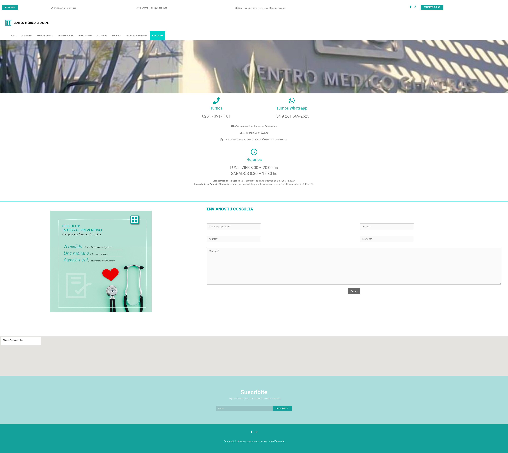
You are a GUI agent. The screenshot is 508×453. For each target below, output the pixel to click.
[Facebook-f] (410, 7)
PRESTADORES (85, 35)
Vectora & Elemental (274, 441)
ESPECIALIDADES (45, 35)
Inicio (13, 35)
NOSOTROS (27, 35)
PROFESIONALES (65, 35)
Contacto (157, 35)
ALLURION (102, 35)
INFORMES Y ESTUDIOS (136, 35)
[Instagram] (415, 7)
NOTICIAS (116, 35)
